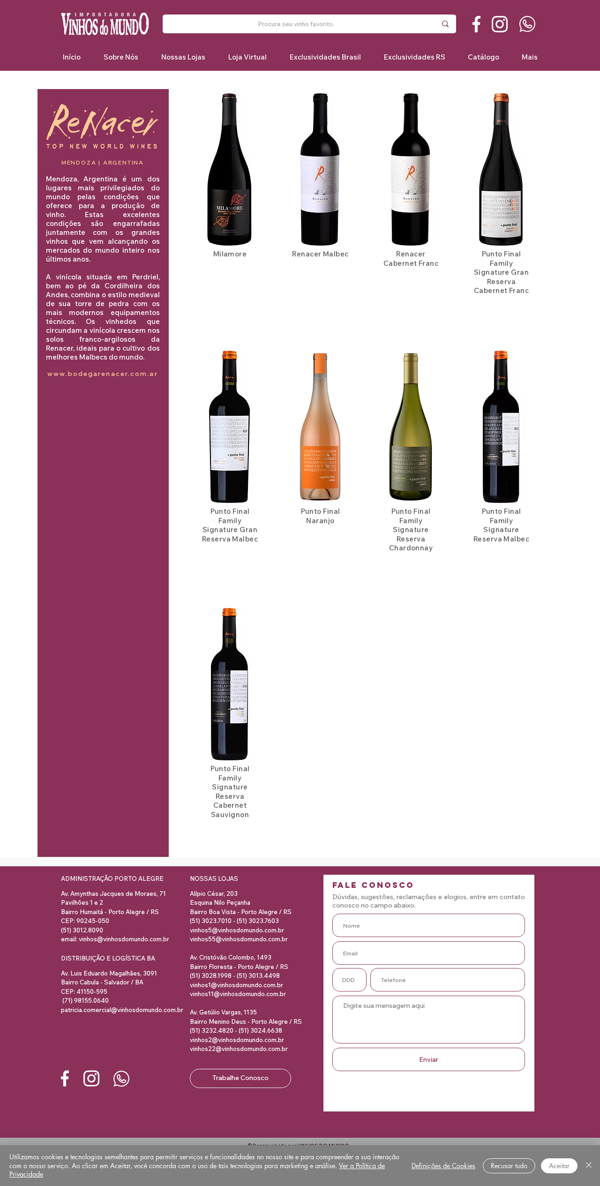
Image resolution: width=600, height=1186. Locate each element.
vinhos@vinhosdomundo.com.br (124, 939)
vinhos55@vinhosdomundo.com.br (239, 939)
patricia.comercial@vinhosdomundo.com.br (122, 1009)
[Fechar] (588, 1165)
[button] (325, 57)
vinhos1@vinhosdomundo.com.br (236, 985)
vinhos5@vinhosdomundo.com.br (237, 930)
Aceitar (559, 1165)
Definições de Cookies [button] (443, 1165)
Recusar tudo (509, 1165)
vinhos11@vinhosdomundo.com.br (238, 994)
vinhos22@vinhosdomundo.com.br (239, 1048)
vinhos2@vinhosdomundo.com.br (237, 1039)
